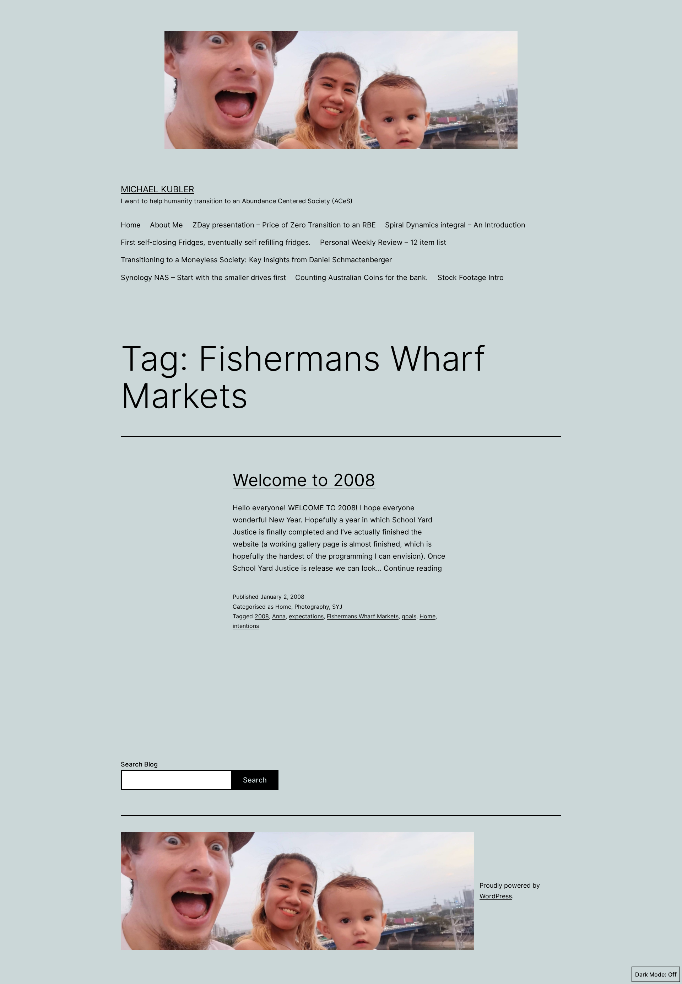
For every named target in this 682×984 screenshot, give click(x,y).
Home (131, 225)
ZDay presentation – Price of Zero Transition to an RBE (284, 225)
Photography (311, 606)
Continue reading (413, 568)
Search (255, 780)
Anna (279, 616)
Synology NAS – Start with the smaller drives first (203, 277)
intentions (246, 625)
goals (409, 616)
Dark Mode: (650, 974)
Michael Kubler (157, 189)
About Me (166, 225)
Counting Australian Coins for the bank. (361, 277)
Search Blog (139, 764)
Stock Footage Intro (471, 277)
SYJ (337, 606)
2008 (262, 616)
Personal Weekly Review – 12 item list (383, 242)
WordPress (496, 896)
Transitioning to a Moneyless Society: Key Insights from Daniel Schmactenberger (256, 260)
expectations (306, 616)
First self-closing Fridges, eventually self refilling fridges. (216, 242)
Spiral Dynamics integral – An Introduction (455, 225)
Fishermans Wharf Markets (363, 616)
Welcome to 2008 (304, 479)
